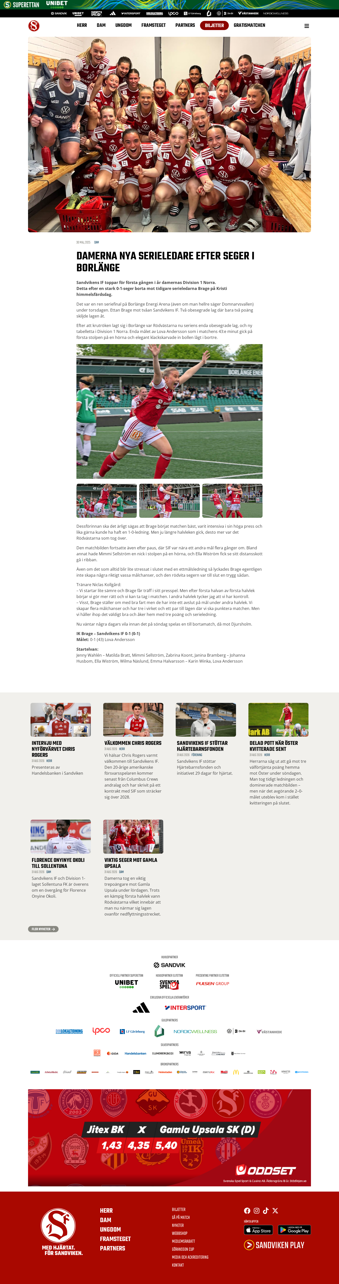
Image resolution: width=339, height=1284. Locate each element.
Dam (101, 25)
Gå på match (181, 1217)
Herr (82, 25)
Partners (185, 25)
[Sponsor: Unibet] (56, 6)
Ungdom (123, 25)
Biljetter (214, 26)
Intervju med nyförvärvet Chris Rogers (53, 749)
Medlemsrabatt (183, 1241)
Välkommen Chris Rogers (133, 743)
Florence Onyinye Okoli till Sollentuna (58, 863)
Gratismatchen (249, 25)
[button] (306, 25)
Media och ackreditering (190, 1257)
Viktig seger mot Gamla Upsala (130, 863)
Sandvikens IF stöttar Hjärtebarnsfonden (202, 746)
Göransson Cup (183, 1249)
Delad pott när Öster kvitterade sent (274, 746)
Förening (197, 755)
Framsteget (153, 25)
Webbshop (179, 1233)
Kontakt (178, 1265)
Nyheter (178, 1225)
